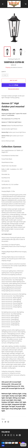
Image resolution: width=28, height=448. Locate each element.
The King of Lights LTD (10, 440)
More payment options (13, 89)
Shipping (8, 67)
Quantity (4, 71)
